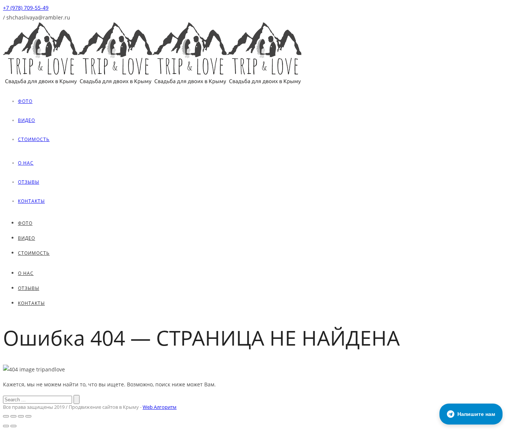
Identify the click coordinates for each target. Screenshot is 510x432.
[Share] (13, 416)
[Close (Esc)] (6, 416)
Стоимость (34, 139)
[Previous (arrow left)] (6, 426)
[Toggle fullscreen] (21, 416)
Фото (25, 101)
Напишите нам (476, 414)
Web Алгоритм (160, 407)
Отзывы (28, 182)
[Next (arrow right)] (13, 426)
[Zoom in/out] (28, 416)
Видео (26, 120)
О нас (26, 163)
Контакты (31, 201)
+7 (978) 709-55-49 (26, 7)
